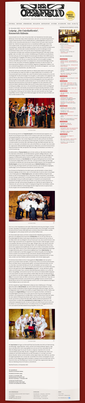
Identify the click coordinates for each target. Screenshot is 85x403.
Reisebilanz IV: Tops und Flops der (67, 111)
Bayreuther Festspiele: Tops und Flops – (69, 74)
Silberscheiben (37, 396)
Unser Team (61, 393)
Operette (23, 28)
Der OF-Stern (44, 396)
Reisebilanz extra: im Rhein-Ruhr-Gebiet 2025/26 (68, 103)
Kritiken (19, 23)
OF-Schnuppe (62, 23)
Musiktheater (36, 393)
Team (68, 23)
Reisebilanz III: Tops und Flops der (66, 124)
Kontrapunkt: (69, 129)
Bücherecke (45, 395)
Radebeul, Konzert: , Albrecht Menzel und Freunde (69, 62)
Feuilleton (36, 23)
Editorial (12, 23)
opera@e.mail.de (17, 398)
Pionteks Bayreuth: (67, 136)
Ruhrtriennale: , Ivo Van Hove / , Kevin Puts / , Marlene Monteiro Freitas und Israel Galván (69, 84)
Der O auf (63, 397)
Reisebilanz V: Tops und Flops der (69, 79)
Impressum (60, 395)
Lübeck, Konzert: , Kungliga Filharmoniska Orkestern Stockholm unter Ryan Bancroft (69, 69)
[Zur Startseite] (42, 10)
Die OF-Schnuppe (37, 398)
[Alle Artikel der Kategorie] (69, 36)
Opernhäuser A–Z (37, 395)
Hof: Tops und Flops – (69, 93)
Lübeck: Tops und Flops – (68, 89)
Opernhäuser (27, 23)
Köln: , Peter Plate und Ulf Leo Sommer (69, 139)
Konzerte (43, 393)
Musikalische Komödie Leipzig (35, 28)
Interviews (48, 393)
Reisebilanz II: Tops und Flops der (67, 132)
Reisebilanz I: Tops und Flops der (67, 142)
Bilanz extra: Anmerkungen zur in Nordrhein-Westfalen (69, 119)
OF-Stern (54, 23)
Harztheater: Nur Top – (69, 65)
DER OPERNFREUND (13, 392)
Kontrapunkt (45, 23)
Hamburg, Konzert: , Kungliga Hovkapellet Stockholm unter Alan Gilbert (68, 98)
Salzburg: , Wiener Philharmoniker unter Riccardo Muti (68, 108)
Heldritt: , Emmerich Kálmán (69, 116)
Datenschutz (67, 395)
